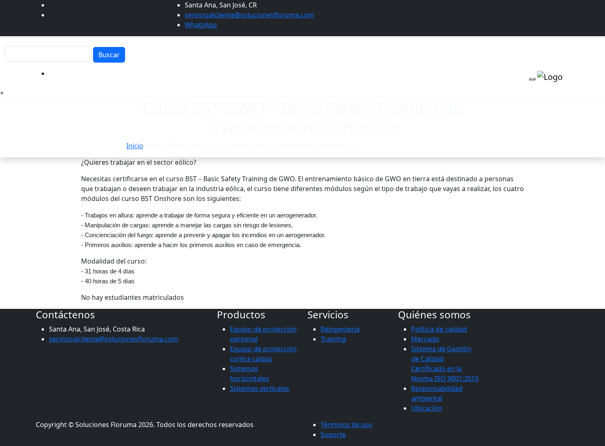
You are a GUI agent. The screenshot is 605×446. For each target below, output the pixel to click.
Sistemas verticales (259, 388)
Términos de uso (346, 424)
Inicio (134, 145)
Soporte (333, 434)
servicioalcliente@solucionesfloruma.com (249, 14)
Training (333, 338)
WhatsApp (201, 24)
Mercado (425, 338)
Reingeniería (340, 329)
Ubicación (426, 408)
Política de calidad (439, 329)
